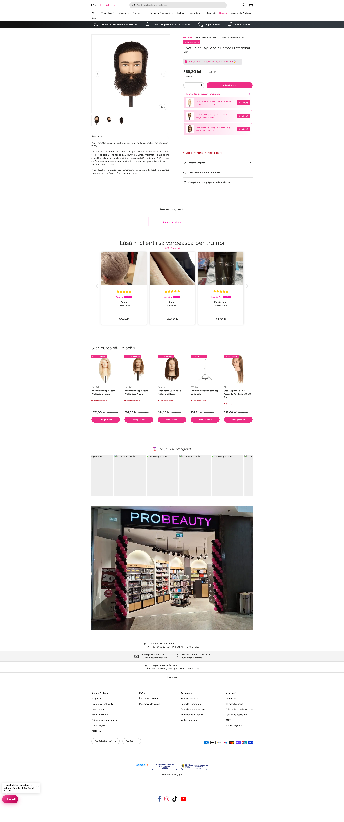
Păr (93, 13)
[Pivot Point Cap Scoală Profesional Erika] (172, 369)
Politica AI (96, 730)
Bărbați (180, 13)
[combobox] (178, 5)
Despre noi (96, 698)
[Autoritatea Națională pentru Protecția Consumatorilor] (194, 763)
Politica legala (98, 725)
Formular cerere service (193, 709)
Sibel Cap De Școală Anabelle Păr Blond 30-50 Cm (237, 394)
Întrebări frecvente (148, 698)
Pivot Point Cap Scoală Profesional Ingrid (213, 101)
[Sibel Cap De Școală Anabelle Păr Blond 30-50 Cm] (238, 369)
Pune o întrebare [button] (172, 222)
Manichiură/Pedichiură (159, 13)
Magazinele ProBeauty (241, 13)
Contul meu (231, 698)
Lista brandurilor (99, 709)
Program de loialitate (149, 703)
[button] (251, 5)
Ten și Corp (106, 13)
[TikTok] (174, 800)
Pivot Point (188, 37)
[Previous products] (244, 94)
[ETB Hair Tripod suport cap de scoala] (205, 369)
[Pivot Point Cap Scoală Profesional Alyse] (138, 369)
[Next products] (250, 94)
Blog (93, 18)
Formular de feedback (192, 714)
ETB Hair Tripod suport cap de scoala (205, 392)
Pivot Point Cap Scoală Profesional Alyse (213, 115)
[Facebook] (159, 800)
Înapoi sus (172, 677)
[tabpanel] (130, 158)
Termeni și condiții (234, 703)
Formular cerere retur (191, 703)
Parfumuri (137, 13)
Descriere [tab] (96, 136)
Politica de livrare (99, 714)
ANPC (228, 720)
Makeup (122, 13)
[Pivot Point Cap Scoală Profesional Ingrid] (105, 369)
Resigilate (211, 13)
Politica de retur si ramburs (104, 720)
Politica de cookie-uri (236, 714)
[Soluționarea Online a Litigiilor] (165, 763)
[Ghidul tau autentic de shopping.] (142, 763)
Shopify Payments (234, 725)
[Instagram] (166, 800)
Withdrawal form (189, 720)
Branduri (223, 13)
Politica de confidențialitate (239, 709)
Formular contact (189, 698)
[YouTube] (183, 800)
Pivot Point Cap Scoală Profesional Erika (213, 127)
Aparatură (195, 13)
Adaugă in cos (229, 85)
